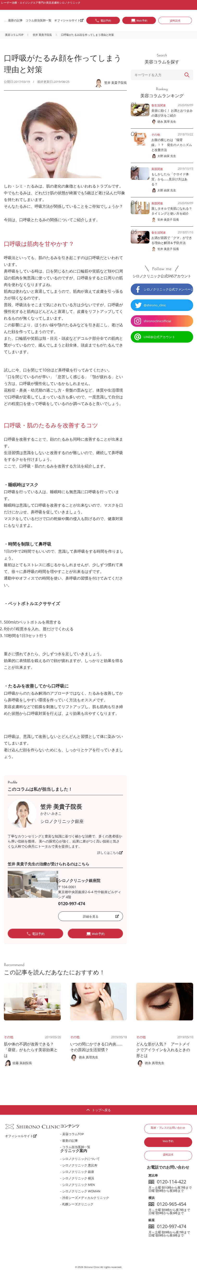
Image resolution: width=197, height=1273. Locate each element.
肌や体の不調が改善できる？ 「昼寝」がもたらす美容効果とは (31, 1049)
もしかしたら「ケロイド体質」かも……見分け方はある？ (170, 179)
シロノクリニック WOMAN (81, 1191)
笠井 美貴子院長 (42, 34)
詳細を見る (90, 916)
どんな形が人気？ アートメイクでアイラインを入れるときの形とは (163, 1049)
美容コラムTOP (14, 34)
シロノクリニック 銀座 (78, 1172)
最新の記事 (15, 20)
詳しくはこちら (108, 852)
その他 (8, 1037)
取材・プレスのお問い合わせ (168, 1127)
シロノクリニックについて (81, 1159)
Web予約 (168, 1141)
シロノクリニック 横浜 (78, 1178)
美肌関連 (157, 169)
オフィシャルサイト (67, 20)
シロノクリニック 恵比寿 (79, 1165)
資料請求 (175, 20)
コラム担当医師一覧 (38, 20)
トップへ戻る (101, 1110)
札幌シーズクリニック (77, 1204)
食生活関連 (158, 105)
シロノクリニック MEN (78, 1184)
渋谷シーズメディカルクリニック (85, 1197)
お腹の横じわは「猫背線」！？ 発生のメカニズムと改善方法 (171, 145)
